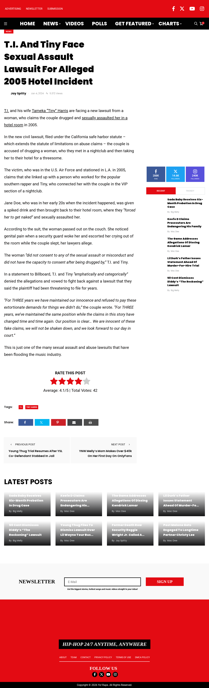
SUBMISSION (55, 8)
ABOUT (63, 657)
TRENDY (190, 191)
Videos (74, 23)
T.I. (6, 110)
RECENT (161, 191)
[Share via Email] (74, 422)
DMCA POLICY (142, 657)
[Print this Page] (91, 422)
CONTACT (85, 657)
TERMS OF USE (123, 657)
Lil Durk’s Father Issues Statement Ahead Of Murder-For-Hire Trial (184, 261)
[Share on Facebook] (25, 422)
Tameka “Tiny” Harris (50, 110)
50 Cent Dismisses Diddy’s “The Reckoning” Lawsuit (185, 281)
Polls (99, 23)
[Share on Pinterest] (58, 422)
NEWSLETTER (34, 8)
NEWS (9, 32)
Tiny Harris (31, 407)
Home (27, 23)
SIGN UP (165, 582)
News (50, 23)
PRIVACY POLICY (103, 657)
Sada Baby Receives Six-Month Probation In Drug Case (185, 203)
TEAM (74, 657)
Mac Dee (175, 231)
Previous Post (25, 444)
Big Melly (175, 211)
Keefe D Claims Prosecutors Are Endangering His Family (184, 222)
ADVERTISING (13, 8)
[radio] (54, 381)
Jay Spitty (121, 540)
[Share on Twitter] (42, 422)
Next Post (118, 444)
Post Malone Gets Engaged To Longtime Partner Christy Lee (180, 530)
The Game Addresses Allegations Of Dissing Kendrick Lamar (183, 242)
